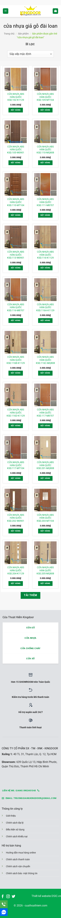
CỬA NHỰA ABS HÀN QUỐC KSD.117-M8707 (45, 412)
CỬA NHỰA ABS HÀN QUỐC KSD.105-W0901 (15, 149)
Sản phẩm (23, 33)
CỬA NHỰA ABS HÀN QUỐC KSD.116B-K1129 (16, 360)
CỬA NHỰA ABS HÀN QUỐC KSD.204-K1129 (15, 570)
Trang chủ (9, 33)
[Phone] (4, 904)
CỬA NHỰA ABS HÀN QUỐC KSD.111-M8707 (45, 202)
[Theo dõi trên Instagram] (8, 897)
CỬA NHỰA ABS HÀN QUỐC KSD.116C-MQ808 (45, 360)
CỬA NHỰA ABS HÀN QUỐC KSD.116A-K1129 (45, 307)
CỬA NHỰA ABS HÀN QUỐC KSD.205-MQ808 (45, 570)
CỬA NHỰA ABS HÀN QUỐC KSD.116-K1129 (45, 254)
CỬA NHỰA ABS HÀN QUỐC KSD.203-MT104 (45, 518)
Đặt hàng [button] (16, 110)
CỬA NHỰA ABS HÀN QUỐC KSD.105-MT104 (45, 97)
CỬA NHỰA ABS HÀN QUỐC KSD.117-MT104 (15, 465)
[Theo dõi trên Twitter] (13, 897)
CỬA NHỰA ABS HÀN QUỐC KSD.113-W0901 (15, 254)
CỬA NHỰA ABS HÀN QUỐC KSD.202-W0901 (15, 518)
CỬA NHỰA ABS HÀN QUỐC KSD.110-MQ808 (45, 149)
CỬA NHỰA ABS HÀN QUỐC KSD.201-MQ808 (45, 465)
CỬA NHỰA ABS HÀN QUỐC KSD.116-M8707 (15, 307)
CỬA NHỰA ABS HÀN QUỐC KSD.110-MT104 (15, 202)
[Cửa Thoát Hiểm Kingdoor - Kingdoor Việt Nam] (30, 11)
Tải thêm (30, 595)
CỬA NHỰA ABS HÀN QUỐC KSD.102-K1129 (15, 97)
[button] (5, 11)
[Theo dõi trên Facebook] (2, 897)
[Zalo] (4, 912)
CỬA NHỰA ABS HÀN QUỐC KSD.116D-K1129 (16, 412)
